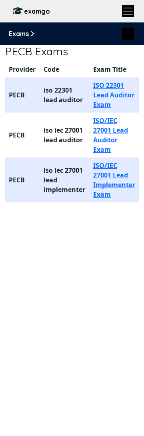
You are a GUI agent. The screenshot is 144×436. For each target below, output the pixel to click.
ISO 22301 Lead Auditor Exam (113, 95)
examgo (37, 11)
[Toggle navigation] (128, 11)
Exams (19, 34)
